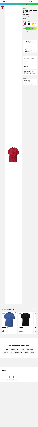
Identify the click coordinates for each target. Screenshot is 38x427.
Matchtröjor (26, 352)
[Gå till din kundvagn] (33, 1)
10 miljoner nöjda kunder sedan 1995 (30, 51)
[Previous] (33, 309)
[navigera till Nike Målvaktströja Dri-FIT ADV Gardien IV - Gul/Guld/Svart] (32, 24)
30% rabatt (22, 349)
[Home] (4, 1)
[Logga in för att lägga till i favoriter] (24, 28)
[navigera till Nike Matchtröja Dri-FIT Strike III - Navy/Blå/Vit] (29, 24)
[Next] (35, 309)
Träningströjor (6, 352)
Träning (6, 349)
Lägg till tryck (30, 31)
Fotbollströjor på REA (18, 352)
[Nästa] (36, 24)
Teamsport (32, 352)
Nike (11, 352)
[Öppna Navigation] (36, 1)
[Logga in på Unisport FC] (31, 1)
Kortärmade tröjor (30, 349)
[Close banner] (37, 4)
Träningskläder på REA (14, 349)
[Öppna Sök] (29, 2)
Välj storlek (31, 28)
